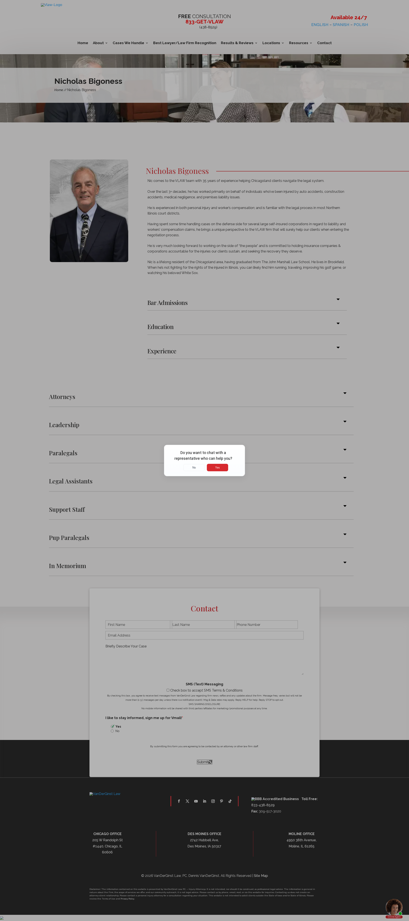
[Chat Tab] (204, 460)
